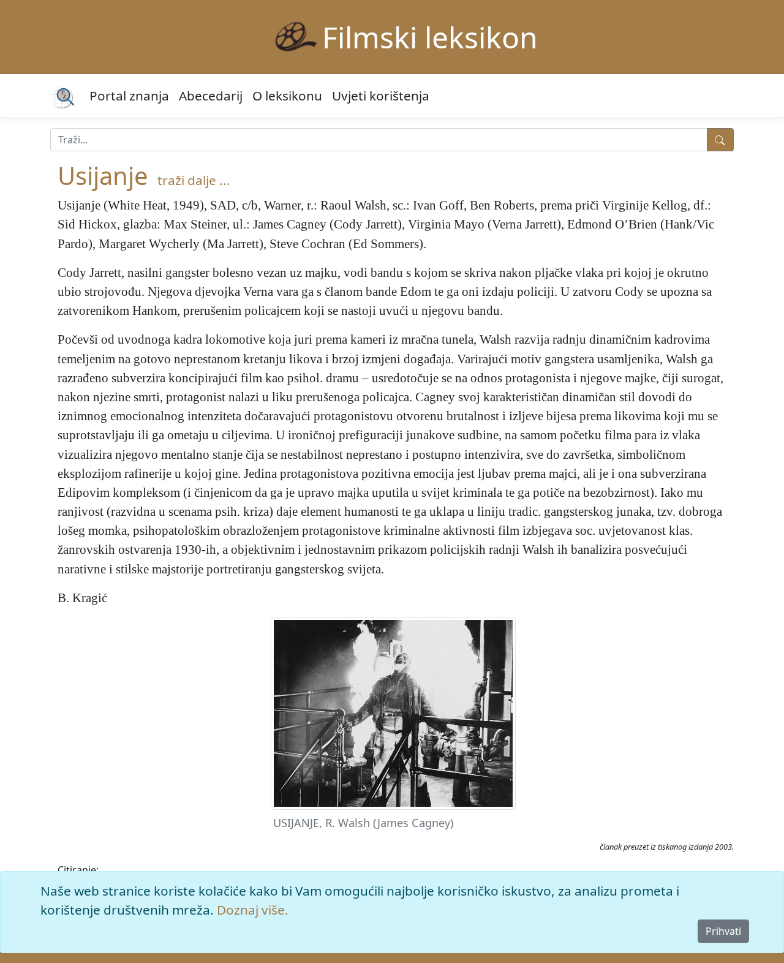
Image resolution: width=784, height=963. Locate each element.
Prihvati (723, 931)
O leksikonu (287, 95)
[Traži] (720, 139)
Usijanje (103, 175)
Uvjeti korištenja (380, 95)
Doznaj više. (252, 909)
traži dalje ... (193, 180)
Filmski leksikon (430, 37)
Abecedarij (211, 95)
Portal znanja (129, 95)
